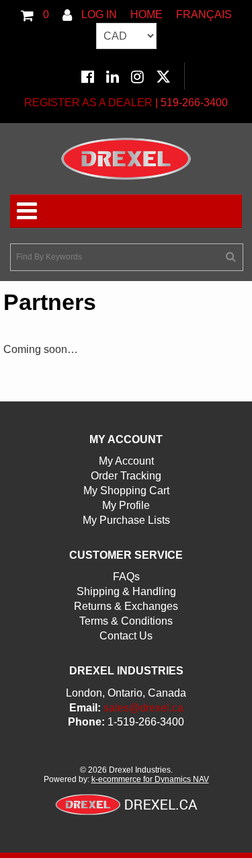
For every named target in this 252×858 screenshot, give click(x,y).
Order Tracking (126, 475)
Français (204, 14)
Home (146, 14)
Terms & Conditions (126, 621)
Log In (98, 14)
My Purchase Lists (126, 520)
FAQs (126, 576)
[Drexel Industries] (126, 158)
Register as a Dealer (88, 102)
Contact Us (126, 635)
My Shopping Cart (126, 490)
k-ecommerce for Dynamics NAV (150, 779)
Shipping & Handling (126, 591)
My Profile (126, 505)
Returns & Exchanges (126, 606)
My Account (126, 461)
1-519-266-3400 (146, 722)
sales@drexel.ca (143, 707)
